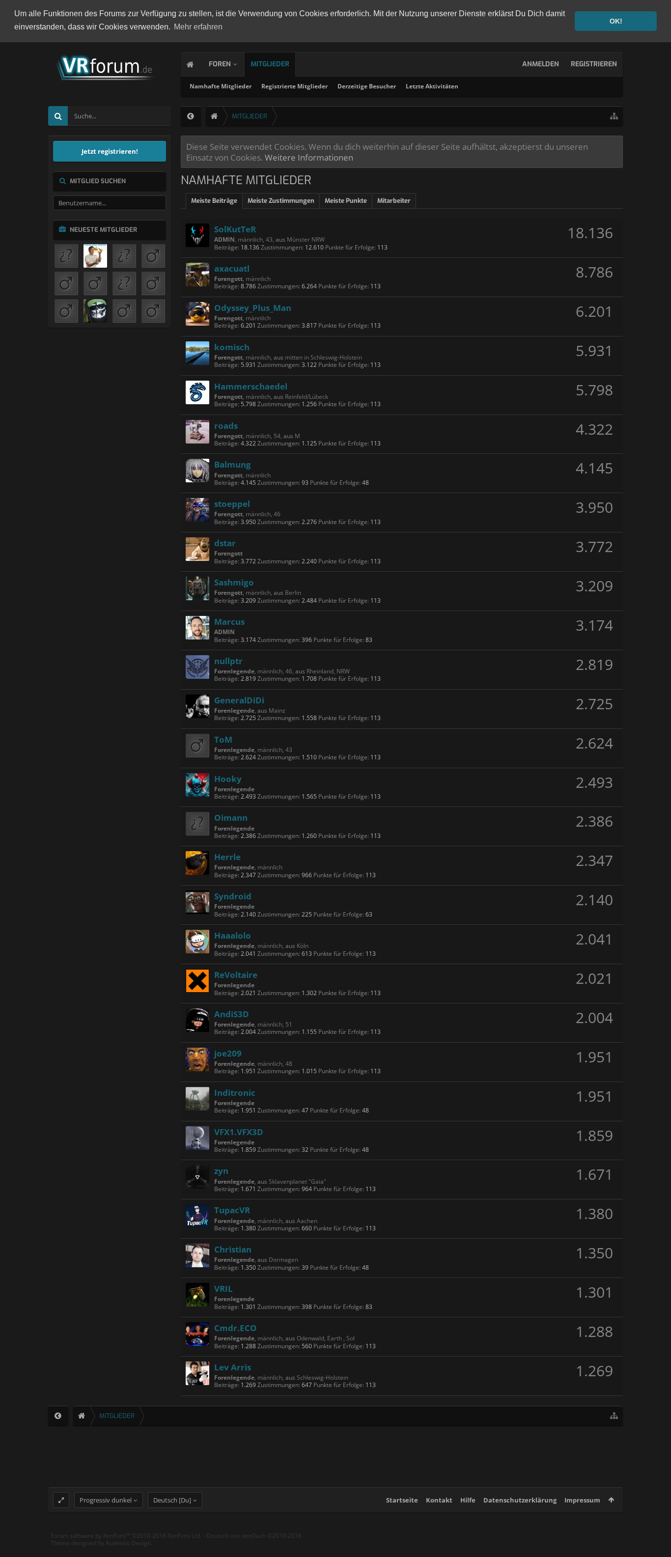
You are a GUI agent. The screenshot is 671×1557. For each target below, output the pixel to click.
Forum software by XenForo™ (126, 1535)
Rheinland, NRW (328, 671)
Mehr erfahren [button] (198, 27)
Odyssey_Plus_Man (252, 307)
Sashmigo (234, 582)
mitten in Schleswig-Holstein (323, 357)
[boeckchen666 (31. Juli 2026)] (66, 283)
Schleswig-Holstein (322, 1377)
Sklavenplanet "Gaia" (297, 1181)
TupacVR (232, 1210)
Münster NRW (306, 239)
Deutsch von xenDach (254, 1535)
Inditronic (234, 1092)
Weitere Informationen (309, 157)
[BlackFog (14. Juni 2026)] (153, 311)
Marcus (229, 621)
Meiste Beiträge (214, 200)
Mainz (277, 710)
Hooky (228, 778)
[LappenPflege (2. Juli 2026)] (66, 311)
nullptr (228, 661)
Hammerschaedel (250, 386)
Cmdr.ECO (235, 1328)
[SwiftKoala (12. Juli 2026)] (153, 283)
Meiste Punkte (346, 200)
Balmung (232, 464)
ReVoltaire (235, 974)
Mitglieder (270, 64)
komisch (232, 347)
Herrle (227, 856)
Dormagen (283, 1259)
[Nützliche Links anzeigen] (614, 116)
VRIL (223, 1288)
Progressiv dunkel (106, 1500)
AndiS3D (231, 1014)
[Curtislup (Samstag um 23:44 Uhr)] (66, 256)
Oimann (231, 817)
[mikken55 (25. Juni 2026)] (95, 311)
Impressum (582, 1500)
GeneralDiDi (239, 700)
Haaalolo (232, 935)
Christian (233, 1249)
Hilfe (467, 1500)
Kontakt (439, 1500)
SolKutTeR (235, 229)
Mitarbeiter (394, 200)
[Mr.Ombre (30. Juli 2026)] (95, 283)
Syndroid (233, 896)
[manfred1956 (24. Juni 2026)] (124, 311)
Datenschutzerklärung (520, 1500)
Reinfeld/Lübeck (306, 396)
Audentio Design (128, 1543)
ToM (223, 739)
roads (226, 425)
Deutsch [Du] (172, 1500)
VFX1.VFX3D (238, 1132)
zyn (221, 1170)
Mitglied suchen (98, 181)
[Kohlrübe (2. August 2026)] (153, 256)
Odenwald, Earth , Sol (326, 1338)
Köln (302, 946)
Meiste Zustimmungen (281, 200)
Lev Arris (232, 1367)
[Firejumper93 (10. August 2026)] (95, 256)
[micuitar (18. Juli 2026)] (124, 283)
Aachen (307, 1221)
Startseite (402, 1500)
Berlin (293, 592)
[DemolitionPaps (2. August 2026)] (124, 256)
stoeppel (232, 503)
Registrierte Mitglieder (294, 86)
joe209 (228, 1053)
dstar (225, 543)
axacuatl (232, 268)
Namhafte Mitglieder (221, 86)
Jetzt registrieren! (110, 151)
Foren (220, 64)
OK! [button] (616, 21)
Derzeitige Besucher (366, 86)
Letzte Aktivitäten (432, 86)
